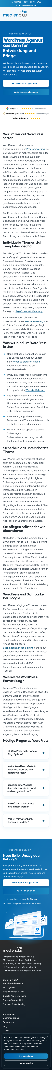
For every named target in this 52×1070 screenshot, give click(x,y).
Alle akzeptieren (26, 1056)
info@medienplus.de (27, 5)
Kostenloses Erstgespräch (24, 83)
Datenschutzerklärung (14, 1049)
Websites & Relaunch (13, 983)
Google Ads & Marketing (14, 996)
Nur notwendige (26, 1063)
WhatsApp (37, 2)
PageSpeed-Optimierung (29, 311)
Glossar (6, 1030)
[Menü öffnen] (46, 14)
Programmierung (35, 149)
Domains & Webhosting (14, 1004)
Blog (5, 1026)
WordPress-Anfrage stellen (25, 882)
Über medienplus (11, 1018)
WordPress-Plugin (35, 321)
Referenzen (8, 1022)
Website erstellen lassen (26, 361)
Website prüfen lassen (25, 92)
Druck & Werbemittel (13, 1000)
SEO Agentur (9, 987)
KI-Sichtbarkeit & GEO (13, 991)
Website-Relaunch (35, 390)
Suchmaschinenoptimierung (18, 647)
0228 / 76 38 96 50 (21, 2)
